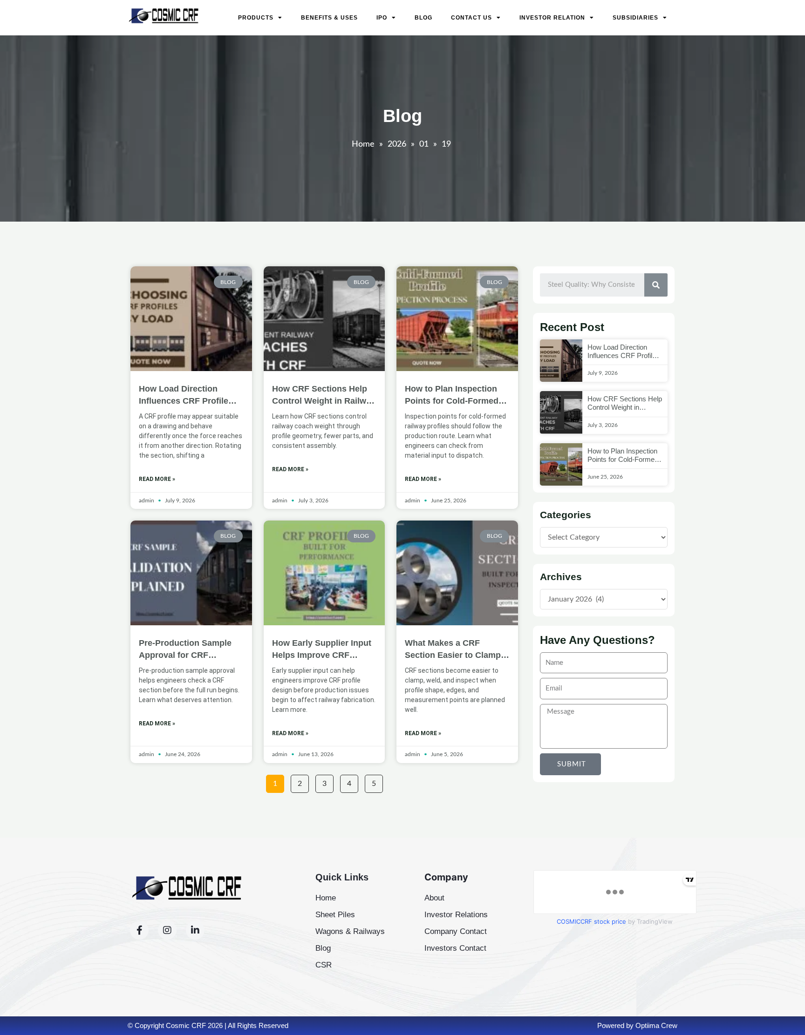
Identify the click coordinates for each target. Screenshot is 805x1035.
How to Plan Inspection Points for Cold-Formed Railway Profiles (451, 395)
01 (424, 144)
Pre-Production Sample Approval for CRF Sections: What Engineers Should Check (190, 649)
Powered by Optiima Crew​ (637, 1025)
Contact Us (471, 17)
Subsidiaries (635, 17)
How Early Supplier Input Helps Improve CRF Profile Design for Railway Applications (323, 649)
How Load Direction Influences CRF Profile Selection (183, 395)
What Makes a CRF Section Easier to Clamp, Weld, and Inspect (454, 649)
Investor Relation (552, 17)
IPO (381, 17)
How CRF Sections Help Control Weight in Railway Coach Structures (323, 395)
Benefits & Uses (329, 17)
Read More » (157, 479)
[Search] (656, 285)
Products (255, 17)
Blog (423, 17)
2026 (397, 144)
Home (363, 144)
